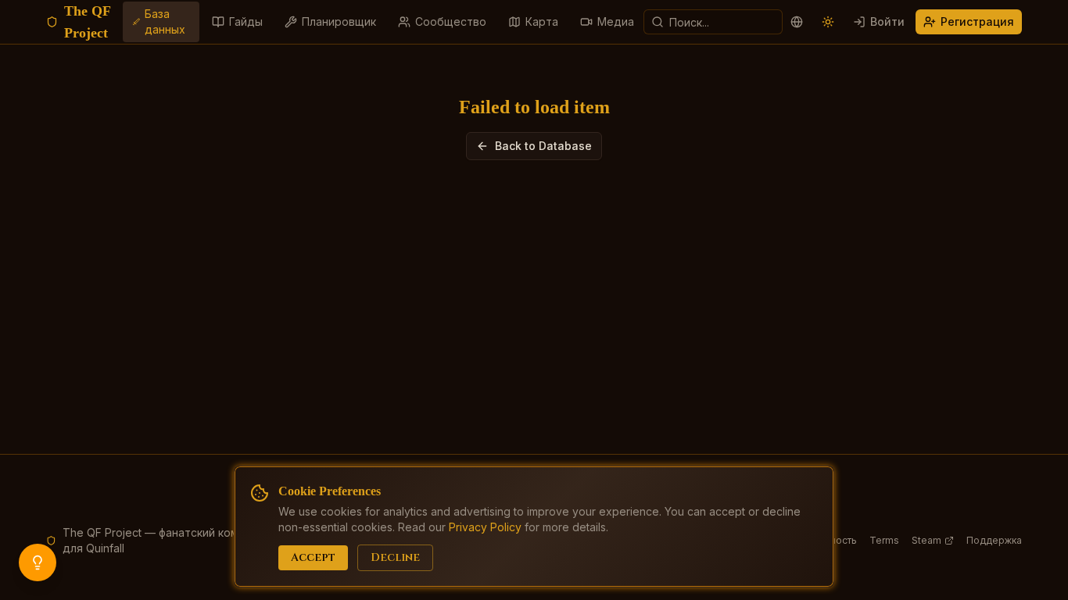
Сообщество (450, 21)
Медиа (615, 21)
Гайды (246, 21)
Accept (313, 557)
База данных (165, 21)
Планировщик (339, 21)
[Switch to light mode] (828, 22)
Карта (541, 21)
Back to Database (543, 145)
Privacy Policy (485, 527)
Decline (395, 557)
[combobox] (713, 21)
